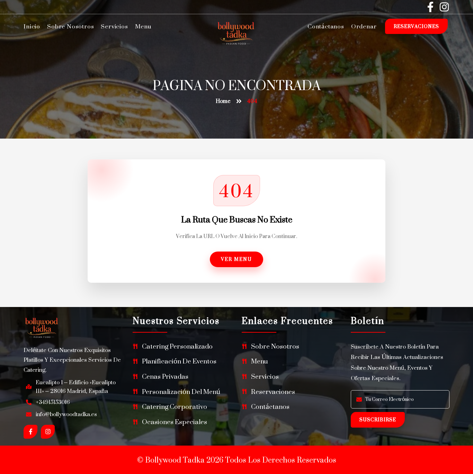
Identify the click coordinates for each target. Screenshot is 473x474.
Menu (143, 26)
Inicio (32, 26)
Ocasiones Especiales (174, 422)
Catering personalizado (177, 346)
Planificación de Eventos (179, 361)
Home (223, 101)
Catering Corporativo (174, 407)
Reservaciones (416, 26)
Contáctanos (325, 26)
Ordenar (364, 26)
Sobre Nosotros (70, 26)
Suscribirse (377, 419)
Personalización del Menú (181, 392)
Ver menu (236, 259)
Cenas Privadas (165, 376)
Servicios (114, 26)
